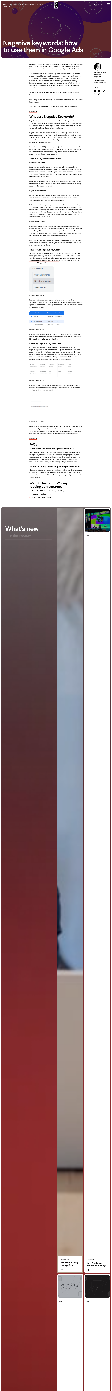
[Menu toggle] (108, 4)
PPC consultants (51, 107)
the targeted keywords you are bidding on (44, 260)
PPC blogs (13, 4)
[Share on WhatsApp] (95, 94)
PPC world (40, 64)
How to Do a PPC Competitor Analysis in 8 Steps (48, 491)
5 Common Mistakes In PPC (41, 494)
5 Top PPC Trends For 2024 (41, 497)
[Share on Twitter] (104, 91)
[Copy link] (99, 94)
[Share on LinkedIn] (99, 91)
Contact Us (33, 111)
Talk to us (96, 4)
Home (4, 4)
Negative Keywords (36, 121)
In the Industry (20, 536)
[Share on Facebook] (95, 91)
